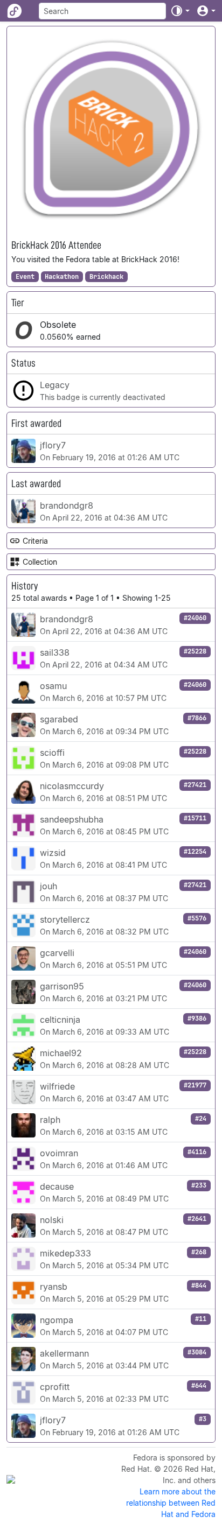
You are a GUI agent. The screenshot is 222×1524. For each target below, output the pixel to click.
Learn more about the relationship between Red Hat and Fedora (171, 1503)
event (25, 276)
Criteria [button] (35, 540)
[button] (180, 10)
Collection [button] (40, 561)
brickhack (106, 276)
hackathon (62, 276)
